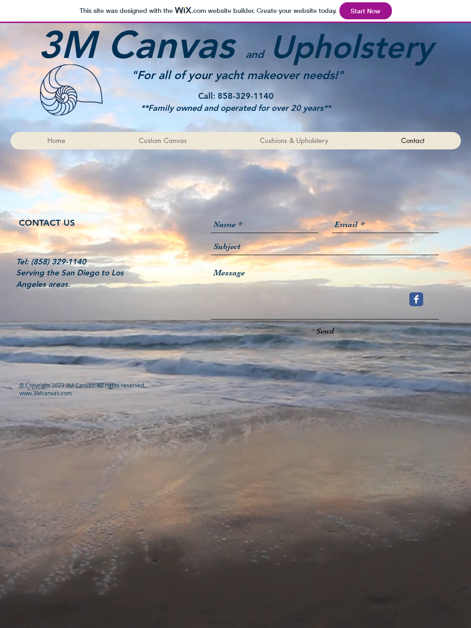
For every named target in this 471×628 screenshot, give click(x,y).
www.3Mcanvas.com (45, 393)
